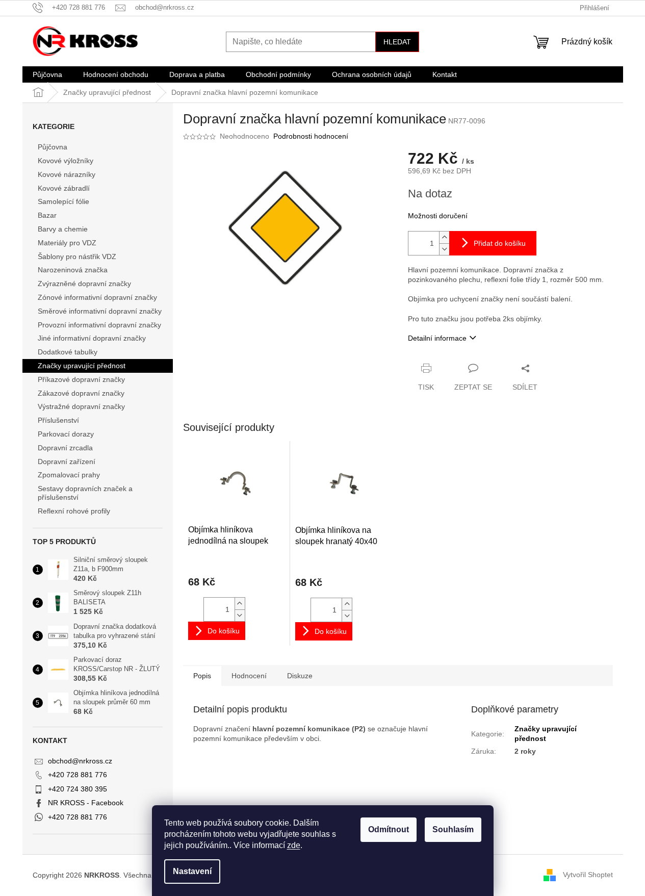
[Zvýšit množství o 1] (444, 237)
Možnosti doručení (438, 216)
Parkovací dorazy (66, 434)
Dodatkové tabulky (67, 352)
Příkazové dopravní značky (81, 379)
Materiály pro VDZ (67, 243)
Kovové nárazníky (66, 174)
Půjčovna (52, 147)
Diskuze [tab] (300, 676)
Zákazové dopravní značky (81, 393)
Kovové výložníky (65, 161)
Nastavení (192, 871)
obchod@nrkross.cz (80, 761)
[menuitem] (47, 74)
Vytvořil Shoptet (588, 875)
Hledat (397, 42)
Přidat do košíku (500, 243)
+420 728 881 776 (77, 775)
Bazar (47, 215)
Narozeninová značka (73, 270)
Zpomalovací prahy (69, 475)
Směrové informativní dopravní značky (100, 311)
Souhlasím (453, 829)
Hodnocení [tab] (249, 676)
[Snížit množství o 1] (444, 249)
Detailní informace (437, 338)
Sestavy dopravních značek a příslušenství (85, 492)
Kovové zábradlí (64, 188)
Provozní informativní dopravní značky (99, 325)
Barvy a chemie (63, 229)
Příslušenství (58, 420)
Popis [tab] (202, 676)
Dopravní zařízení (66, 461)
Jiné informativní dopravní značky (92, 338)
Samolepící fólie (63, 201)
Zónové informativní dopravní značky (97, 297)
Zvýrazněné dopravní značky (84, 283)
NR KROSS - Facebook (85, 803)
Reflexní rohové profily (74, 511)
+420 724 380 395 (77, 789)
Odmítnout (388, 829)
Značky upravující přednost (81, 366)
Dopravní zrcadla (65, 448)
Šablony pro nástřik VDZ (77, 256)
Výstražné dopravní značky (81, 406)
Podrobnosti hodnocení (310, 136)
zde (293, 845)
